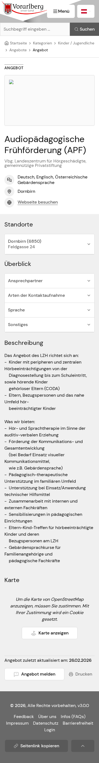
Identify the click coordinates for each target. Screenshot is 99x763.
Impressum (17, 723)
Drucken (83, 674)
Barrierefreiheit (78, 723)
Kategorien (42, 43)
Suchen (87, 29)
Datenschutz (45, 723)
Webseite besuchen (38, 202)
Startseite (18, 43)
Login (49, 730)
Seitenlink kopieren (39, 746)
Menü (63, 11)
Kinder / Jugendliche (76, 43)
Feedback (24, 716)
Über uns (47, 716)
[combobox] (86, 11)
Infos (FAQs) (73, 716)
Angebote (18, 49)
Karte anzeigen (53, 633)
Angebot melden (38, 674)
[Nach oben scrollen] (82, 746)
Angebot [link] (40, 49)
